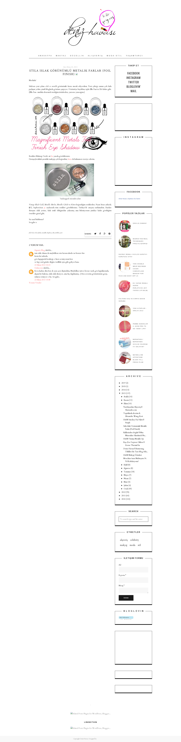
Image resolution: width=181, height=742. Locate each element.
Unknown (38, 268)
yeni (61, 233)
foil (30, 233)
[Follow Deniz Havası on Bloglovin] (126, 619)
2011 (124, 495)
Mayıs (126, 475)
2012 (124, 492)
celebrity (134, 540)
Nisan (126, 478)
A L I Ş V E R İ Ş (95, 56)
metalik (44, 233)
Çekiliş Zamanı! (140, 223)
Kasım (126, 400)
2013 (124, 393)
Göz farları (38, 233)
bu (52, 156)
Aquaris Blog (39, 250)
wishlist (57, 233)
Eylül (126, 465)
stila (53, 233)
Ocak (126, 488)
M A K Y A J (61, 56)
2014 (124, 390)
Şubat (126, 485)
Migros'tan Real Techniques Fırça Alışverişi (140, 241)
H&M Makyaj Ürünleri (132, 455)
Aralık (126, 396)
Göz (32, 233)
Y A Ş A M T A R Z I (134, 56)
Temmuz (127, 471)
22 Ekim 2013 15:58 (42, 280)
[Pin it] (109, 234)
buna (70, 159)
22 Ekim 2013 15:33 (42, 265)
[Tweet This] (95, 234)
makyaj (123, 545)
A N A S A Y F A (45, 56)
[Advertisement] (131, 647)
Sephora (49, 233)
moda (132, 545)
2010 (124, 499)
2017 (124, 383)
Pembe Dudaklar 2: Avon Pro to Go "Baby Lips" (140, 326)
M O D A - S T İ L (114, 56)
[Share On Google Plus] (105, 234)
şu (45, 207)
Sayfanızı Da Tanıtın (134, 198)
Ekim (126, 403)
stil (139, 545)
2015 (124, 386)
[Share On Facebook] (100, 234)
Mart (126, 482)
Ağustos (127, 468)
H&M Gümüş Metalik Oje (133, 439)
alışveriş (124, 540)
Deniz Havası (123, 198)
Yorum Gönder (35, 283)
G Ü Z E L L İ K (77, 56)
